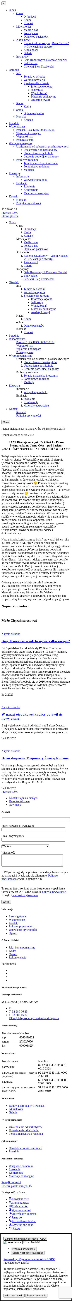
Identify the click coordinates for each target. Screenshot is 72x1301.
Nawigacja (15, 804)
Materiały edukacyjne (43, 96)
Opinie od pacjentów (36, 36)
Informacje (22, 176)
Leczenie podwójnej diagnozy (41, 156)
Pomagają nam (24, 139)
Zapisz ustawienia (36, 1295)
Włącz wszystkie (14, 1295)
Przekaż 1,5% (9, 212)
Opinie (13, 933)
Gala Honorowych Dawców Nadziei (45, 59)
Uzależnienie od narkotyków (40, 149)
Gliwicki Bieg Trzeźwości (39, 66)
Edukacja (14, 173)
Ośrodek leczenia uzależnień (25, 1148)
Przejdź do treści (11, 1182)
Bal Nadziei (30, 63)
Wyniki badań (39, 93)
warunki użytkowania (25, 895)
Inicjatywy (22, 56)
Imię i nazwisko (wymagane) (18, 825)
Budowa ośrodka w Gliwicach (26, 1105)
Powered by (29, 1259)
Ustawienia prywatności (23, 929)
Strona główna (17, 916)
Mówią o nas (23, 26)
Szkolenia (29, 186)
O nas (12, 9)
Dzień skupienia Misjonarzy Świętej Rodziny (35, 758)
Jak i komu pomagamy (22, 947)
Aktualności (23, 39)
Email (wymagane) (12, 835)
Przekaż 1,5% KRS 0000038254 (35, 129)
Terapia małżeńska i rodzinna (41, 163)
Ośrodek (14, 69)
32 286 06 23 (9, 209)
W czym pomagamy (20, 143)
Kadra (27, 19)
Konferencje (31, 189)
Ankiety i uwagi (40, 99)
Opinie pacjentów (34, 113)
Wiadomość (8, 852)
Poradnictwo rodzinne (36, 166)
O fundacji (30, 16)
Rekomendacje (17, 957)
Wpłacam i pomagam (28, 133)
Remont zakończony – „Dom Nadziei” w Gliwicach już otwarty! (46, 45)
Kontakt (28, 23)
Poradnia (14, 123)
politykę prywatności (54, 891)
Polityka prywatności (28, 203)
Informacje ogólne (41, 86)
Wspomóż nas (17, 126)
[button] (16, 1186)
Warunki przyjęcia (34, 79)
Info (18, 73)
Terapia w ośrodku (34, 76)
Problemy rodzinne (27, 159)
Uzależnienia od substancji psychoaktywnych (42, 146)
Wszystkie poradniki (35, 179)
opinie (19, 109)
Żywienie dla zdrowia (36, 83)
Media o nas (31, 29)
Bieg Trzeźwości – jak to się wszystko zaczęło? (35, 641)
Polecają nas (31, 33)
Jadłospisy (37, 89)
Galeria (28, 53)
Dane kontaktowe (19, 801)
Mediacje (29, 169)
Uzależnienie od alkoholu (38, 153)
